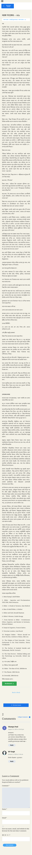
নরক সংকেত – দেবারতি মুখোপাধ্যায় (10, 19)
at (16, 729)
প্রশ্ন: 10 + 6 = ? (6, 835)
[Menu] (2, 1)
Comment (5, 786)
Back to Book (16, 693)
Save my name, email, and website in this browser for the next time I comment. (15, 830)
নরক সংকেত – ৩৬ (22, 19)
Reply (11, 745)
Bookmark (8, 684)
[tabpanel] (16, 354)
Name (4, 809)
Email (4, 818)
